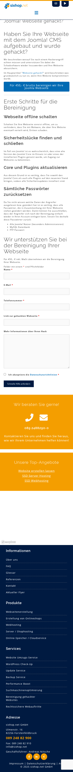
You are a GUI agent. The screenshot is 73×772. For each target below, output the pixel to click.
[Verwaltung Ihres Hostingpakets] (65, 4)
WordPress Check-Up (19, 664)
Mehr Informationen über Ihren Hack (25, 331)
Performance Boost (18, 683)
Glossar (11, 572)
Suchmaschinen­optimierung (24, 690)
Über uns (12, 559)
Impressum (16, 763)
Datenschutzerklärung (41, 763)
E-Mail (8, 285)
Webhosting (13, 624)
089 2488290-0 (36, 428)
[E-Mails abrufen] (56, 4)
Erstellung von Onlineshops (24, 618)
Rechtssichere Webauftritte (23, 706)
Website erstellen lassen (36, 471)
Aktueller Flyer (15, 592)
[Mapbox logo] (8, 542)
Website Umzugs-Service (22, 657)
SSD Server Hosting (36, 476)
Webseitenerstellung (19, 611)
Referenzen (13, 579)
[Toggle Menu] (36, 12)
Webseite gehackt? (33, 72)
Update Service (15, 670)
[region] (36, 519)
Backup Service (15, 677)
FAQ (8, 566)
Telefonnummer (14, 300)
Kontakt (11, 585)
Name (8, 269)
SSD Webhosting (37, 481)
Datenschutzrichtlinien (43, 374)
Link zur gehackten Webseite (22, 315)
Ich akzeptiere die (33, 374)
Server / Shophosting (19, 631)
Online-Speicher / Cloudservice (26, 638)
